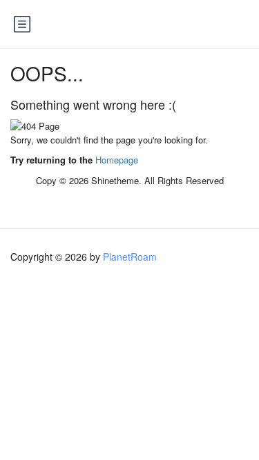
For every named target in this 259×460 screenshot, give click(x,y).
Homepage (116, 159)
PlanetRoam (130, 256)
